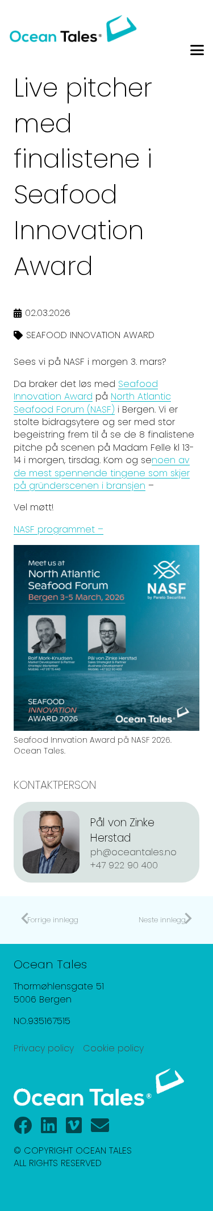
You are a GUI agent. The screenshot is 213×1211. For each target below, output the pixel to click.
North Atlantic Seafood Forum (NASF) (92, 402)
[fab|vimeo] (74, 1125)
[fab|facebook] (23, 1125)
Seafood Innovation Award (86, 390)
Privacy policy (44, 1048)
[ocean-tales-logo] (73, 28)
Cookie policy (113, 1048)
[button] (197, 50)
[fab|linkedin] (49, 1125)
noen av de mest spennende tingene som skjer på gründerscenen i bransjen (102, 472)
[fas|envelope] (100, 1125)
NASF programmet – (58, 529)
